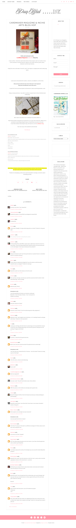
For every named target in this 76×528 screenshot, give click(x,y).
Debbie (12, 205)
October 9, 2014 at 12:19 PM (16, 281)
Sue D (11, 358)
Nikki (11, 251)
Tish (11, 486)
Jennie (12, 392)
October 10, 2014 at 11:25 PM (16, 429)
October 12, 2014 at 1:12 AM (16, 453)
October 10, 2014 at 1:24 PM (16, 389)
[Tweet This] (18, 182)
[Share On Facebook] (22, 182)
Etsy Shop (34, 1)
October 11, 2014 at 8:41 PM (16, 444)
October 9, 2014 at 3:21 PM (16, 321)
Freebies (19, 1)
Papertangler (13, 439)
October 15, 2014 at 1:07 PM (16, 493)
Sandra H (12, 219)
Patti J (12, 260)
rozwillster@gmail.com (15, 371)
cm (11, 323)
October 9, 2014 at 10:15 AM (16, 231)
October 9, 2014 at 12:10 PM (16, 265)
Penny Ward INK (27, 522)
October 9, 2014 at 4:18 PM (16, 339)
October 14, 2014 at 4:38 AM (16, 483)
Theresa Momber (14, 212)
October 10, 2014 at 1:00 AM (16, 369)
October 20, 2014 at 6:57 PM (16, 503)
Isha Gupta (12, 401)
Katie (11, 473)
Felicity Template (33, 522)
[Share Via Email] (32, 182)
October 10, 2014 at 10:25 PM (16, 420)
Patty (11, 447)
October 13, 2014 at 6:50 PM (16, 470)
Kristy (11, 226)
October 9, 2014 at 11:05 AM (16, 257)
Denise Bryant (13, 456)
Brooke (12, 284)
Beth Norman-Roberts (15, 378)
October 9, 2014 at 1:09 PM (16, 298)
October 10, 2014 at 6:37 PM (16, 413)
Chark (11, 301)
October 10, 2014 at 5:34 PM (16, 406)
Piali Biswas (27, 129)
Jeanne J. (12, 234)
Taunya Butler (13, 496)
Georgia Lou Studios (44, 522)
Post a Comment (13, 506)
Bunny (11, 335)
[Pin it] (27, 182)
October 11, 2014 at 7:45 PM (16, 436)
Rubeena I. (12, 364)
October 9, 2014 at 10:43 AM (16, 248)
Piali (11, 268)
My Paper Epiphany (14, 464)
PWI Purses (26, 1)
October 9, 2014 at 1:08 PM (16, 288)
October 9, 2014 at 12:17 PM (16, 272)
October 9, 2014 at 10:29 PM (16, 362)
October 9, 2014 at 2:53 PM (16, 312)
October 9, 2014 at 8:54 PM (16, 355)
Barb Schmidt (13, 423)
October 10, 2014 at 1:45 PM (16, 398)
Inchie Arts (30, 57)
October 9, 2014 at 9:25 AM (16, 216)
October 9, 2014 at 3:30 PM (16, 332)
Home (3, 1)
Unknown (12, 308)
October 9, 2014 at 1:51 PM (16, 305)
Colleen (12, 275)
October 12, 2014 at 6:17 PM (16, 462)
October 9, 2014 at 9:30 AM (16, 223)
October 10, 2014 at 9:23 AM (16, 382)
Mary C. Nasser (13, 409)
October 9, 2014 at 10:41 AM (16, 238)
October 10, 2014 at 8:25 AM (16, 375)
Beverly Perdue (13, 342)
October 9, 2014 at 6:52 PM (16, 346)
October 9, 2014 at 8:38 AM (16, 209)
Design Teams (11, 1)
